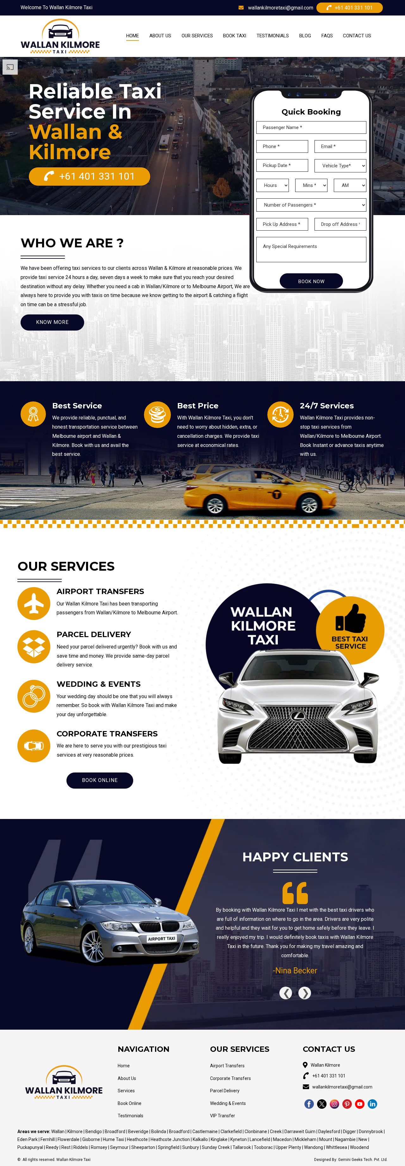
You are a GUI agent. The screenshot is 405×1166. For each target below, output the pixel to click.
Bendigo (94, 1131)
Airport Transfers (227, 1065)
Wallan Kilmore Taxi (73, 1159)
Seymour (119, 1147)
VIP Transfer (222, 1115)
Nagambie (346, 1139)
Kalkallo (200, 1139)
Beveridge (138, 1131)
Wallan (58, 1131)
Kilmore (75, 1131)
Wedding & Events (228, 1103)
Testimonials (273, 36)
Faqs (327, 36)
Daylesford (329, 1131)
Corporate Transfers (230, 1078)
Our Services (197, 36)
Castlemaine (205, 1131)
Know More (52, 322)
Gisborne (91, 1139)
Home (132, 36)
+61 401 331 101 (354, 8)
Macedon (283, 1139)
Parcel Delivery (225, 1090)
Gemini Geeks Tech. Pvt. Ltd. (363, 1159)
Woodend (359, 1147)
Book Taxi (234, 36)
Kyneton (239, 1139)
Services (126, 1090)
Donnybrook (371, 1131)
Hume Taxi (113, 1139)
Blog (305, 36)
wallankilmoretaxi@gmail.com (280, 7)
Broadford (115, 1131)
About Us (160, 36)
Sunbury (191, 1147)
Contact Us (357, 36)
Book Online (100, 780)
